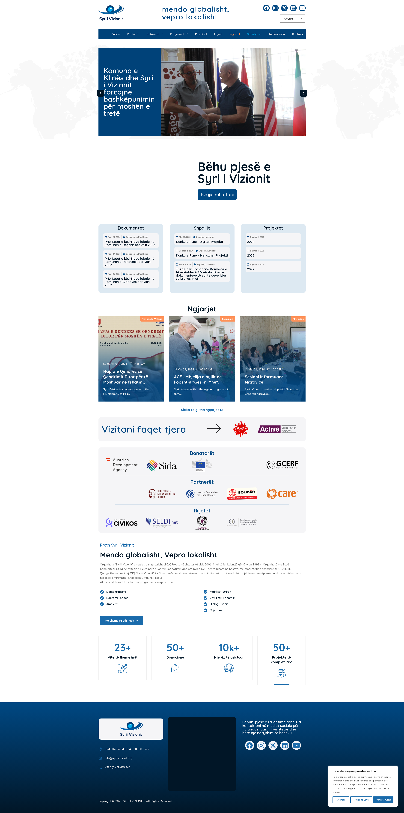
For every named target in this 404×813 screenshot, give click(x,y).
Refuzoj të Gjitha (361, 799)
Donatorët (202, 453)
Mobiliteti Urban (220, 592)
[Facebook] (266, 8)
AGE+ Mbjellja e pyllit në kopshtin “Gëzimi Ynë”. (198, 379)
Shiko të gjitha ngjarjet (200, 410)
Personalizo (341, 799)
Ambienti (112, 604)
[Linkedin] (293, 8)
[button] (100, 93)
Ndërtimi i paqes (117, 598)
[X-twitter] (284, 8)
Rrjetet (202, 510)
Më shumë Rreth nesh (119, 620)
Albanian (289, 18)
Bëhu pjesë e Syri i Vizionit (234, 172)
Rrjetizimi (216, 610)
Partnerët (202, 482)
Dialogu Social (219, 604)
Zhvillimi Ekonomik (222, 598)
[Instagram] (275, 8)
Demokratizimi (116, 592)
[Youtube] (302, 8)
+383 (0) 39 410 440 (118, 767)
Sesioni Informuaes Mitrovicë (264, 379)
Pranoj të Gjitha (383, 799)
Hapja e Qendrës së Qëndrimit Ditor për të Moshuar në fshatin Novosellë (125, 377)
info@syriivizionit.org (118, 758)
